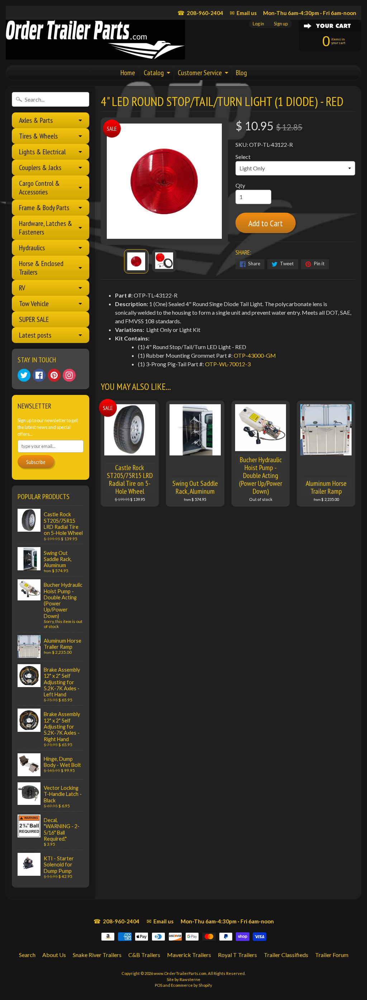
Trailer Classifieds (286, 954)
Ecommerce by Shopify (191, 985)
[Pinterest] (54, 375)
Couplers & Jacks (40, 167)
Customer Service (200, 72)
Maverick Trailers (189, 954)
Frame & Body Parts (44, 207)
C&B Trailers (144, 954)
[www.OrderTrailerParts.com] (95, 39)
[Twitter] (24, 375)
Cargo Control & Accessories (39, 188)
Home (127, 72)
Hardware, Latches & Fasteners (45, 228)
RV (22, 288)
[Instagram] (69, 375)
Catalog (154, 72)
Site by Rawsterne (183, 979)
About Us (54, 954)
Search (27, 954)
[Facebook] (39, 375)
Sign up (281, 23)
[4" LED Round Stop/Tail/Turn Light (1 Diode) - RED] (136, 261)
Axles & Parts (36, 120)
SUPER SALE (34, 319)
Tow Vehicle (34, 303)
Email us (243, 12)
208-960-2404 (200, 12)
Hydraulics (32, 247)
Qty (240, 185)
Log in (258, 23)
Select (243, 156)
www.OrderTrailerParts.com (180, 973)
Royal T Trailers (237, 954)
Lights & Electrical (42, 151)
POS (158, 985)
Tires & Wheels (38, 136)
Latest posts (35, 335)
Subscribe (36, 461)
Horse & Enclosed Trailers (41, 268)
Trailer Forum (331, 954)
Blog (241, 72)
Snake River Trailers (97, 954)
